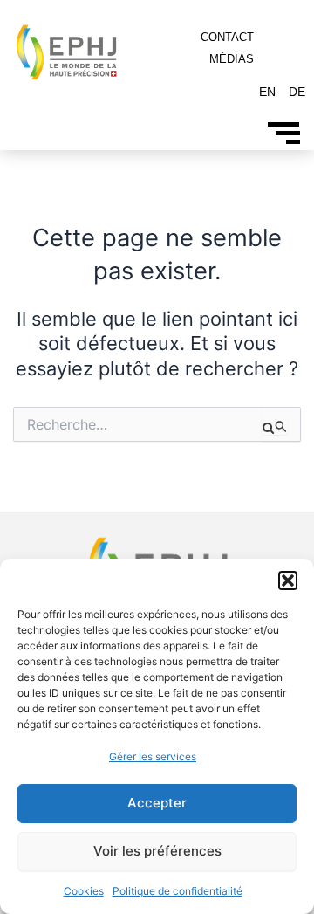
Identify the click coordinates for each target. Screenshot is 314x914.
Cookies (84, 890)
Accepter (157, 802)
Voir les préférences (157, 850)
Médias (231, 58)
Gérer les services (152, 756)
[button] (288, 580)
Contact (227, 37)
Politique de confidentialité (177, 890)
